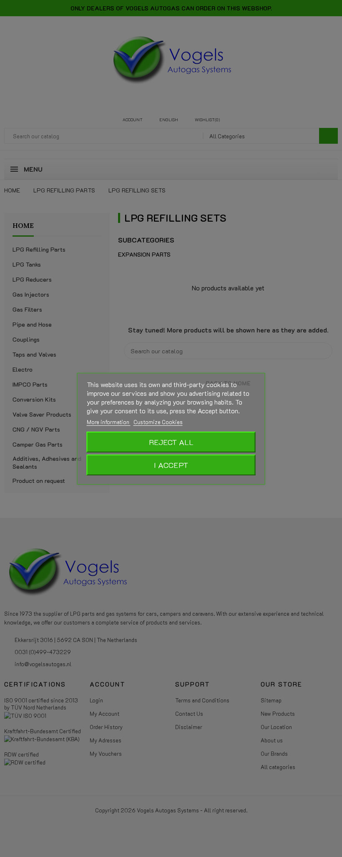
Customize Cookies (158, 421)
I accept (171, 465)
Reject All (171, 442)
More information (109, 421)
